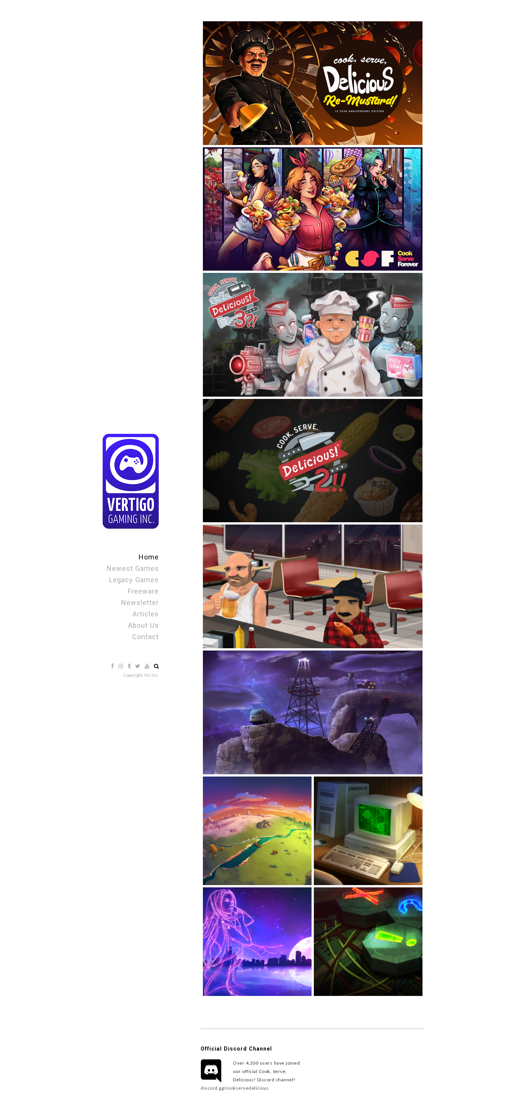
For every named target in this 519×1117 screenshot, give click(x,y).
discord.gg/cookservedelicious (235, 1088)
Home (149, 557)
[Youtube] (148, 666)
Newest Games (133, 568)
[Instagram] (122, 666)
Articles (146, 614)
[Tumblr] (130, 666)
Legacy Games (134, 580)
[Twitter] (138, 666)
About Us (143, 625)
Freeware (143, 591)
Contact (145, 637)
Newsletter (140, 603)
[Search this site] (156, 666)
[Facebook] (113, 666)
